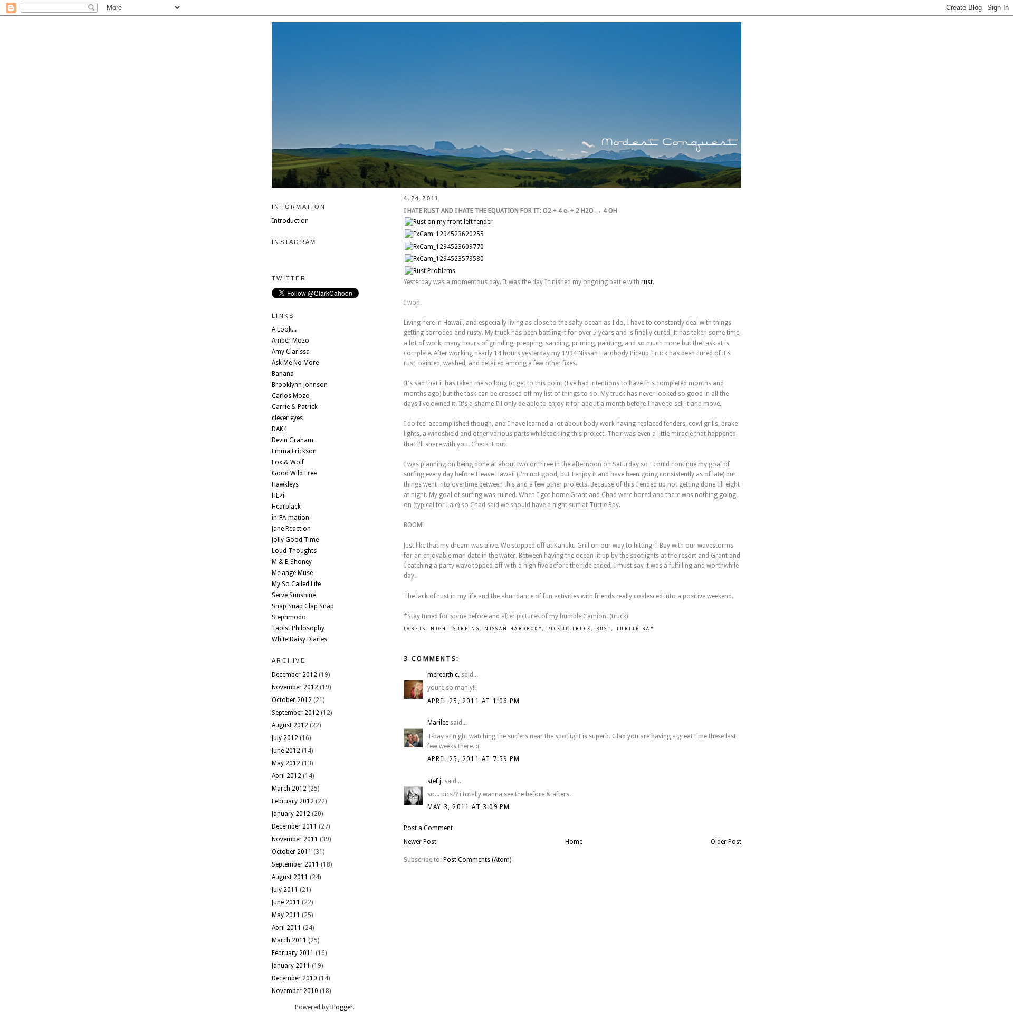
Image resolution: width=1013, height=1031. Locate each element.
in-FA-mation (290, 517)
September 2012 (295, 712)
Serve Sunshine (294, 595)
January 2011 (291, 965)
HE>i (278, 495)
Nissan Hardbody (513, 629)
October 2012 (292, 700)
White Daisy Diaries (299, 639)
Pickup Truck (569, 629)
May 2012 (286, 763)
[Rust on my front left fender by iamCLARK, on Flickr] (449, 222)
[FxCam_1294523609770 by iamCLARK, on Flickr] (444, 246)
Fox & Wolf (288, 462)
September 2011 (295, 864)
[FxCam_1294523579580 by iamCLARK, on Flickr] (444, 258)
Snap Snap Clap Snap (303, 606)
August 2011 (290, 877)
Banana (283, 373)
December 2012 (294, 674)
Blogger (341, 1007)
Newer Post (420, 841)
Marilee (437, 722)
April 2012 (286, 776)
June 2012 (286, 750)
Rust (604, 629)
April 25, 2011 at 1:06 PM (473, 701)
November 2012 (295, 687)
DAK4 (279, 429)
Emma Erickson (294, 451)
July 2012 (285, 738)
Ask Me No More (295, 362)
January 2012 (291, 814)
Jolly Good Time (295, 539)
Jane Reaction (291, 528)
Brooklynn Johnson (300, 384)
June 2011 (286, 902)
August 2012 (290, 725)
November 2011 (295, 839)
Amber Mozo (290, 340)
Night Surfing (455, 629)
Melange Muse (292, 573)
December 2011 (294, 826)
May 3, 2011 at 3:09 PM (468, 807)
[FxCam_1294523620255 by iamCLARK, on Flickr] (444, 234)
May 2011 (286, 915)
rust (647, 282)
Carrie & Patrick (295, 407)
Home (573, 841)
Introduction (290, 221)
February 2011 (293, 953)
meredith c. (443, 674)
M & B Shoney (292, 562)
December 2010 (294, 978)
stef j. (435, 781)
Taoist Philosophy (298, 628)
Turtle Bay (635, 629)
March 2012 (289, 788)
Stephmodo (289, 617)
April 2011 (286, 927)
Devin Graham (292, 440)
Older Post (726, 841)
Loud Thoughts (294, 551)
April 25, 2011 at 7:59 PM (473, 759)
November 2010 (295, 991)
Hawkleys (285, 484)
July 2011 (285, 889)
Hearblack (286, 506)
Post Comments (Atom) (477, 859)
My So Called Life (296, 584)
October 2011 (292, 851)
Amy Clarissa (291, 351)
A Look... (284, 329)
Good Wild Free (294, 473)
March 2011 (289, 940)
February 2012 (293, 801)
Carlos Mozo (291, 396)
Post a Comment (428, 828)
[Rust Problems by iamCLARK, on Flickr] (430, 271)
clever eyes (287, 418)
